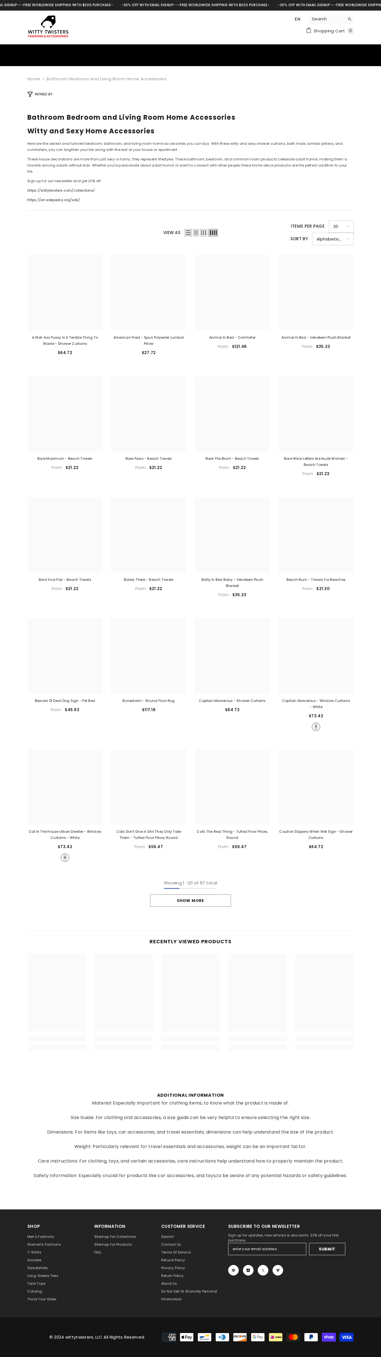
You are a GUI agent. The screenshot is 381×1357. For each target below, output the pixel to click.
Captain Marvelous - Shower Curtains (232, 700)
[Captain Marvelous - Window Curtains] (316, 656)
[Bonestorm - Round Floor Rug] (148, 656)
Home (33, 79)
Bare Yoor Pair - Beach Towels (65, 579)
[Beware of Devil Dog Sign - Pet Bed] (65, 656)
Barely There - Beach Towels (148, 579)
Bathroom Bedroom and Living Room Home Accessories (107, 79)
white (316, 727)
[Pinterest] (233, 1270)
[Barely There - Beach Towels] (148, 534)
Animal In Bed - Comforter (232, 337)
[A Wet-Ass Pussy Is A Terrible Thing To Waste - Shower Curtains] (65, 292)
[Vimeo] (278, 1270)
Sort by (299, 239)
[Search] (331, 19)
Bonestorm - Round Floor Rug (148, 700)
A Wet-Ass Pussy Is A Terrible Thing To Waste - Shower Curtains (65, 340)
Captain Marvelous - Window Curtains (316, 703)
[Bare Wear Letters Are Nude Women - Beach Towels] (316, 413)
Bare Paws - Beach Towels (149, 458)
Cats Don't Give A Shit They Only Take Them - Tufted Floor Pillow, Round (148, 834)
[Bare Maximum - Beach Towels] (65, 413)
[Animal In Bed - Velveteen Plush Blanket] (316, 292)
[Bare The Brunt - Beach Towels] (232, 413)
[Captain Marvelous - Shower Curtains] (232, 656)
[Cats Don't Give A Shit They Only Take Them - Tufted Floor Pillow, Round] (148, 786)
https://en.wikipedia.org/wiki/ (53, 200)
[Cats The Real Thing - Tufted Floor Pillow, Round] (232, 786)
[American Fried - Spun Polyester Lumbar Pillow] (148, 292)
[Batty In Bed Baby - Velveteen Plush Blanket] (232, 534)
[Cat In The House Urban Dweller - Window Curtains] (65, 786)
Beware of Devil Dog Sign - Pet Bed (65, 700)
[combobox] (327, 19)
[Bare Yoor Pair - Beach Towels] (65, 534)
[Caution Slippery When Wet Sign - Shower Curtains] (316, 786)
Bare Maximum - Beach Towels (64, 458)
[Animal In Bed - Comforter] (232, 292)
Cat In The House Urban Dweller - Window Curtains (65, 834)
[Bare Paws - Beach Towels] (148, 413)
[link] (56, 1038)
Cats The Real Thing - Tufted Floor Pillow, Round (232, 834)
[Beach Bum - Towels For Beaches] (316, 534)
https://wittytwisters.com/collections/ (61, 190)
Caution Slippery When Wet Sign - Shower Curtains (316, 834)
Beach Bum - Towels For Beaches (316, 579)
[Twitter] (263, 1270)
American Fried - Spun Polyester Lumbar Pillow (149, 340)
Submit (327, 1249)
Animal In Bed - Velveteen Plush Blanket (316, 337)
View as (171, 232)
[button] (188, 232)
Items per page (308, 226)
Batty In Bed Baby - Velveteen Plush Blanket (232, 582)
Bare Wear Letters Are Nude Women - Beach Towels (316, 461)
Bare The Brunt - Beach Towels (232, 458)
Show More (190, 900)
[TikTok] (248, 1270)
